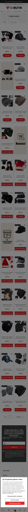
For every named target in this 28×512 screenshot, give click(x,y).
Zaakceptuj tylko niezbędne (14, 496)
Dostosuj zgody (15, 500)
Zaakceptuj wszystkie (15, 503)
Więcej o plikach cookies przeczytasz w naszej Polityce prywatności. (13, 492)
